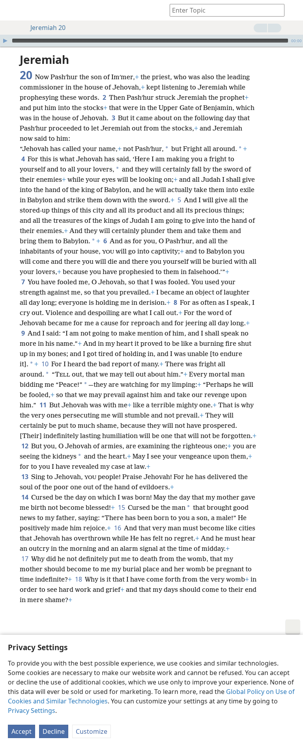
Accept (21, 731)
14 (25, 497)
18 (79, 579)
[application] (151, 41)
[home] (12, 10)
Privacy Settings (31, 710)
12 (25, 446)
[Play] (5, 40)
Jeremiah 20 (47, 27)
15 (122, 507)
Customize (91, 731)
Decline (54, 731)
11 (43, 405)
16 (118, 528)
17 (25, 558)
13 (25, 476)
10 (45, 364)
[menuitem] (12, 10)
